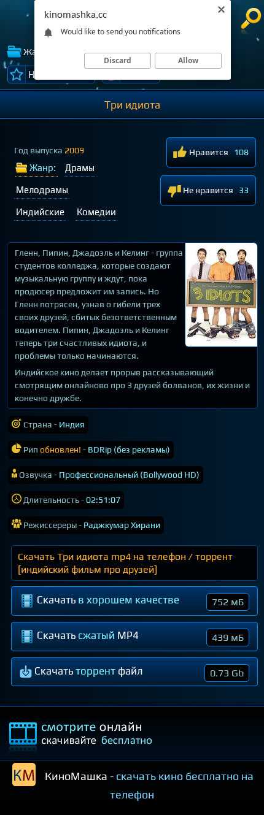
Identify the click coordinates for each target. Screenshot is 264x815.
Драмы (80, 168)
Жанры (39, 52)
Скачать (139, 601)
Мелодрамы (42, 190)
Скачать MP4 (139, 636)
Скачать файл (138, 672)
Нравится (207, 152)
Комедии (96, 212)
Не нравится (207, 190)
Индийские (40, 212)
